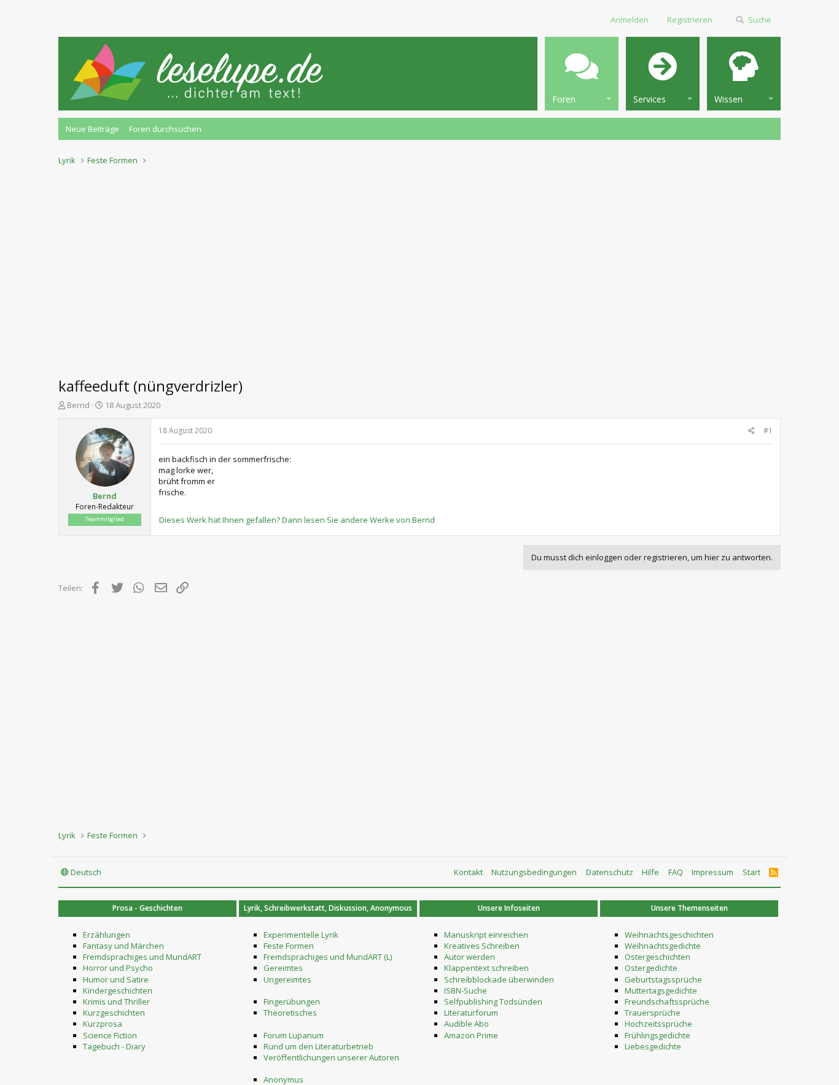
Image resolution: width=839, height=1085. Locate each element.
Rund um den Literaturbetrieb (318, 1046)
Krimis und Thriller (116, 1001)
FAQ (675, 872)
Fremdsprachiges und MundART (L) (327, 956)
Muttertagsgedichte (661, 990)
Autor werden (469, 956)
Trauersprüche (653, 1012)
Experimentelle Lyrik (300, 934)
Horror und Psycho (118, 967)
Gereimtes (283, 967)
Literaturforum (471, 1012)
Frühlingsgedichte (657, 1035)
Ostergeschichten (657, 956)
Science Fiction (110, 1035)
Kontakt (468, 872)
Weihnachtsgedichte (663, 945)
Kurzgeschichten (114, 1012)
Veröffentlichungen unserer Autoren (331, 1057)
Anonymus (283, 1079)
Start (751, 872)
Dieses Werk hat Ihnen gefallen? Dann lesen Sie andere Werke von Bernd (297, 519)
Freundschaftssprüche (667, 1001)
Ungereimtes (287, 979)
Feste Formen (288, 945)
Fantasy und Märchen (123, 945)
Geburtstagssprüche (663, 979)
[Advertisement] (419, 267)
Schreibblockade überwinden (499, 979)
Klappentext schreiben (486, 967)
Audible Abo (466, 1023)
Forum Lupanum (293, 1035)
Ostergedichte (651, 967)
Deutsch (85, 872)
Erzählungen (106, 934)
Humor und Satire (116, 979)
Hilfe (650, 872)
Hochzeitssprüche (658, 1023)
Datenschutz (609, 872)
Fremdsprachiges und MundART (142, 956)
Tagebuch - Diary (114, 1046)
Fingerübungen (291, 1001)
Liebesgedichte (653, 1046)
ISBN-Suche (465, 990)
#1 (768, 430)
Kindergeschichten (117, 990)
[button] (582, 73)
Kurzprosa (102, 1023)
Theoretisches (290, 1012)
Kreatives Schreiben (482, 945)
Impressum (712, 872)
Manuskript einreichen (486, 934)
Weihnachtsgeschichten (669, 934)
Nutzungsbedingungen (534, 872)
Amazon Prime (471, 1035)
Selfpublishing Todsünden (493, 1001)
